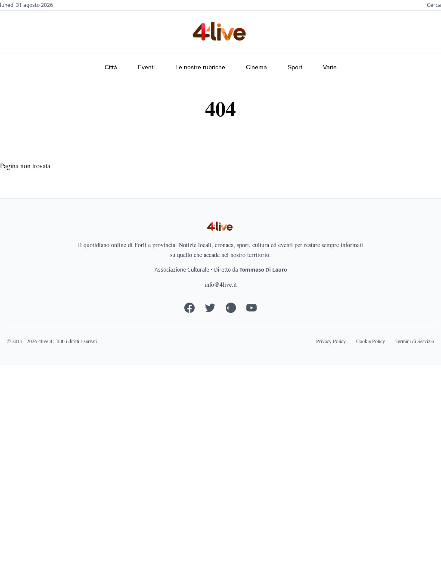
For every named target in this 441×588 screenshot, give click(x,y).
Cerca (434, 5)
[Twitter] (210, 308)
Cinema (256, 67)
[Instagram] (231, 308)
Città (111, 67)
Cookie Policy (370, 340)
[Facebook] (189, 308)
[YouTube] (251, 308)
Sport (295, 67)
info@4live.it (221, 284)
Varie (330, 67)
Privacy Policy (331, 340)
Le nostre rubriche (200, 67)
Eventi (146, 67)
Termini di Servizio (414, 340)
